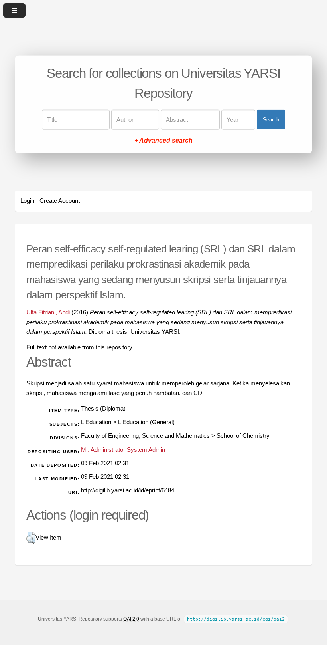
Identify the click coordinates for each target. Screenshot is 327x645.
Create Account (59, 201)
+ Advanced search (163, 140)
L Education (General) (146, 422)
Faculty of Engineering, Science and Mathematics (145, 436)
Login (27, 201)
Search (271, 120)
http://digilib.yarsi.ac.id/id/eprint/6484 (127, 490)
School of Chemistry (243, 436)
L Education (96, 422)
